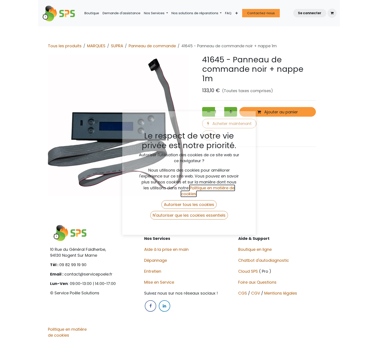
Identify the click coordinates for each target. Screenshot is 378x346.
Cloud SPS (248, 271)
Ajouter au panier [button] (280, 112)
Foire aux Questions (258, 282)
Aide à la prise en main (166, 249)
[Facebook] (150, 306)
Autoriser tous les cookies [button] (189, 204)
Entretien (152, 271)
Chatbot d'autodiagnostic (264, 260)
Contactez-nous (261, 13)
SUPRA (117, 46)
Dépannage (156, 260)
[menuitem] (92, 13)
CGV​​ (255, 293)
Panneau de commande (152, 46)
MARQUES (96, 46)
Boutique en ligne (255, 249)
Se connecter (309, 13)
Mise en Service (159, 282)
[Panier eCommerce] (332, 13)
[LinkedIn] (164, 306)
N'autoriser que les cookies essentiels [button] (189, 215)
